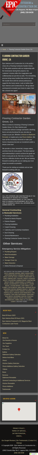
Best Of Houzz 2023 (8, 315)
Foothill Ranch (22, 278)
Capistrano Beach (11, 275)
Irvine (12, 282)
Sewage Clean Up (11, 260)
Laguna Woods (15, 285)
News (4, 372)
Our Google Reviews (8, 440)
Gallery (4, 352)
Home (4, 49)
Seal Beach (9, 296)
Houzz (5, 360)
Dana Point (28, 277)
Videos (5, 369)
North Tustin (14, 291)
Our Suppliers (7, 343)
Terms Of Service (19, 431)
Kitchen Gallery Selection (11, 363)
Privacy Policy (18, 428)
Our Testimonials (21, 440)
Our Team (6, 346)
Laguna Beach (14, 284)
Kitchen (24, 134)
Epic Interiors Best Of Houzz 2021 (13, 318)
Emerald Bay (12, 278)
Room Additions (8, 386)
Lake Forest (25, 285)
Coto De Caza (12, 277)
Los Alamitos (12, 287)
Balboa (17, 273)
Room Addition (27, 137)
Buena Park (29, 273)
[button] (19, 409)
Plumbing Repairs (10, 251)
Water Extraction (10, 263)
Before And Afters (8, 357)
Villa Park (27, 298)
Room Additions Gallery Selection (14, 366)
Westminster (9, 300)
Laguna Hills (24, 284)
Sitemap (19, 443)
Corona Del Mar (23, 275)
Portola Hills (8, 293)
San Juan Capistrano (19, 294)
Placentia (29, 291)
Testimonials (6, 389)
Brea (23, 273)
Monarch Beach (22, 289)
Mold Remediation (11, 254)
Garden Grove (21, 280)
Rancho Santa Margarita (22, 293)
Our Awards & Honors (10, 340)
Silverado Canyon (20, 296)
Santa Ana (30, 294)
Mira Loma (21, 287)
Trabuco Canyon (12, 298)
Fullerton (11, 280)
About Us (5, 338)
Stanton (30, 296)
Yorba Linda (19, 300)
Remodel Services (12, 213)
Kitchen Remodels (9, 383)
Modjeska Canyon (10, 289)
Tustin (21, 298)
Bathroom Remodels (9, 377)
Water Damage (9, 257)
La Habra (28, 282)
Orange (22, 291)
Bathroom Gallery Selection (12, 354)
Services (5, 375)
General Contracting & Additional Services (16, 380)
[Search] (33, 25)
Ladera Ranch (19, 282)
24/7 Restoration (18, 433)
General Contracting (11, 210)
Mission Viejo (30, 287)
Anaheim (11, 273)
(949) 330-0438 (19, 453)
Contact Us (6, 349)
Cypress (21, 277)
